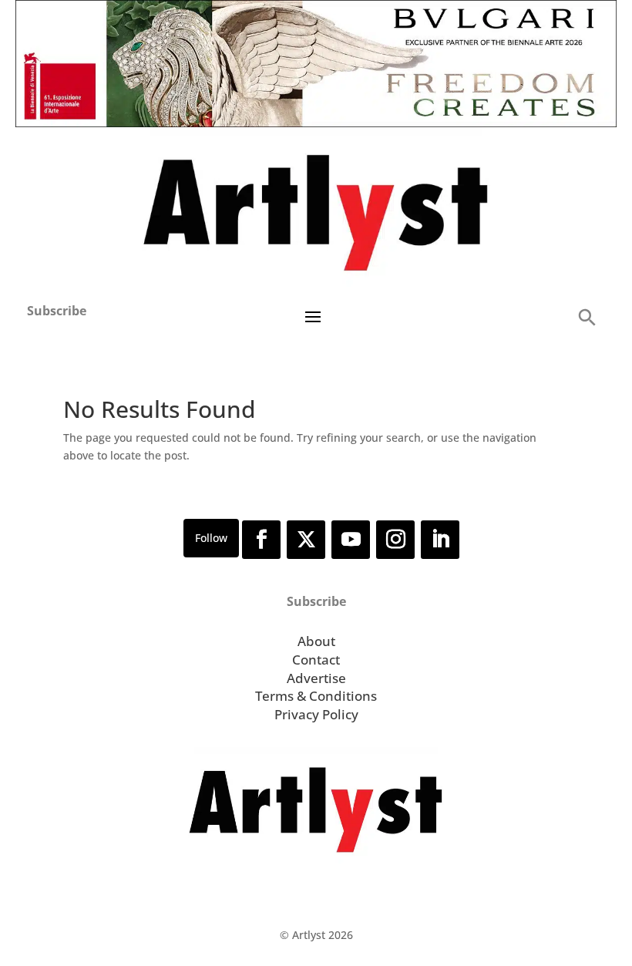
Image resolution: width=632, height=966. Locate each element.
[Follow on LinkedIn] (440, 539)
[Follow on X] (306, 539)
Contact (316, 659)
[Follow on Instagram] (395, 539)
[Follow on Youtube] (350, 539)
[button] (586, 316)
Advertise (316, 678)
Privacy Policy (316, 714)
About (316, 641)
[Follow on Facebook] (261, 539)
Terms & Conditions (316, 696)
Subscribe (56, 310)
